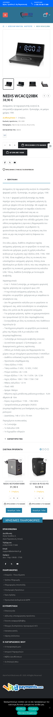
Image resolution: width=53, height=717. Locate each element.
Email (15, 162)
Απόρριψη (33, 709)
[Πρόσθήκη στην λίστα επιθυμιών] (20, 460)
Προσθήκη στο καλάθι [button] (16, 504)
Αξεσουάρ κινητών (19, 125)
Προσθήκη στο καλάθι (35, 145)
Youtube (17, 563)
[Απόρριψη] (49, 707)
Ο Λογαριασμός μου (13, 646)
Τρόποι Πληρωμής (12, 580)
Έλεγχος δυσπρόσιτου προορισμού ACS (21, 626)
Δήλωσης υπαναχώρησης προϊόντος (20, 616)
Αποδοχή (21, 709)
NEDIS (19, 130)
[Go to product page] (14, 467)
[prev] (44, 96)
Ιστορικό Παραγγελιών (14, 651)
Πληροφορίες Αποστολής (15, 585)
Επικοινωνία (10, 610)
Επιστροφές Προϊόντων (14, 590)
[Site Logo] (26, 15)
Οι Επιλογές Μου (11, 661)
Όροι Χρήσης (10, 595)
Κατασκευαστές (11, 631)
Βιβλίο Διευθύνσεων (13, 656)
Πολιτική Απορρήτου (27, 713)
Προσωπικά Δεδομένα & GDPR (17, 600)
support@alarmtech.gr (12, 551)
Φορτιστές (31, 125)
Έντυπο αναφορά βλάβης (15, 620)
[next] (48, 96)
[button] (5, 15)
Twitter (10, 162)
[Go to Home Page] (3, 26)
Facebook (5, 162)
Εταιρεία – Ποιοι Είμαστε (15, 575)
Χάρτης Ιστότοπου (12, 636)
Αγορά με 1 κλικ (17, 152)
